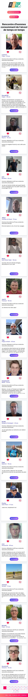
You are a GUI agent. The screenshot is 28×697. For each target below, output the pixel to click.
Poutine (4, 503)
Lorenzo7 (4, 54)
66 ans (8, 97)
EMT (3, 177)
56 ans (10, 300)
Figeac (3, 97)
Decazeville (5, 545)
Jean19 (4, 299)
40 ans (16, 423)
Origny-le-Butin (6, 341)
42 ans (9, 667)
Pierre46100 (5, 95)
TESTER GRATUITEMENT (14, 12)
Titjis (3, 340)
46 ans (13, 341)
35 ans (9, 137)
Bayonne (4, 464)
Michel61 (4, 625)
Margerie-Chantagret (7, 423)
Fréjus (3, 56)
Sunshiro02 (5, 666)
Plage (3, 462)
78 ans (15, 219)
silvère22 (4, 584)
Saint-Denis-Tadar (7, 260)
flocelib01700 (5, 136)
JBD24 (3, 217)
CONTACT (24, 695)
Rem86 (4, 421)
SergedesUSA (5, 381)
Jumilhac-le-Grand (7, 219)
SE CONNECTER (14, 16)
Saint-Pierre (5, 504)
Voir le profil (14, 70)
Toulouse (4, 300)
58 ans (14, 260)
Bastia (3, 382)
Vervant (4, 586)
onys (3, 544)
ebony (3, 258)
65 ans (8, 627)
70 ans (9, 586)
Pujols (3, 627)
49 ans (9, 464)
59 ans (8, 56)
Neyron (4, 137)
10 (17, 691)
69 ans (11, 545)
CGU (10, 695)
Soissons (4, 667)
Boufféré (4, 178)
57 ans (11, 504)
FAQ (6, 695)
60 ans (9, 178)
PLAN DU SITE (16, 695)
